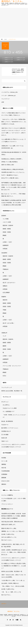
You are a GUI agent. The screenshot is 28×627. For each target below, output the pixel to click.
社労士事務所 (6, 292)
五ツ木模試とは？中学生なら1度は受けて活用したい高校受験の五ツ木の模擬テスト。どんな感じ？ (13, 566)
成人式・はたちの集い (8, 323)
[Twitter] (10, 619)
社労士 (4, 375)
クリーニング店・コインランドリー (12, 365)
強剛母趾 (3, 464)
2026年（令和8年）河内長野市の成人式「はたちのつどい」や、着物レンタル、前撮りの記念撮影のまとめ (13, 552)
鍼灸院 (4, 345)
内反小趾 (3, 467)
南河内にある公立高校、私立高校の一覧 (11, 390)
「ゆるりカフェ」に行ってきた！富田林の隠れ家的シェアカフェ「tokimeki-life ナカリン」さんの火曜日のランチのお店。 (13, 122)
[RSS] (20, 619)
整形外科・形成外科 (8, 225)
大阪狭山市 (4, 332)
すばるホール (4, 424)
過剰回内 (3, 484)
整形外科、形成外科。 (8, 339)
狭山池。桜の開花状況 (7, 421)
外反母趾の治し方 (6, 431)
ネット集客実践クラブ (8, 411)
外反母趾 (3, 457)
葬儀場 (4, 235)
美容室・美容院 (7, 232)
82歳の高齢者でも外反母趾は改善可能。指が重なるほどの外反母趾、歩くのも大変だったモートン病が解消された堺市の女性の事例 (13, 203)
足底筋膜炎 (4, 474)
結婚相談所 (5, 245)
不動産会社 (5, 269)
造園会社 (5, 285)
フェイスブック (5, 98)
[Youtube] (17, 619)
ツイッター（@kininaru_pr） (8, 95)
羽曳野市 (3, 296)
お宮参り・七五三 (7, 242)
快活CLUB (4, 438)
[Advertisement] (14, 23)
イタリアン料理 (7, 222)
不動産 (4, 309)
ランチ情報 (5, 218)
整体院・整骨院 (7, 228)
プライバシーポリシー (7, 504)
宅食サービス (4, 441)
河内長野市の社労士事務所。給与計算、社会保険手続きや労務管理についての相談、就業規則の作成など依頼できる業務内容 (13, 516)
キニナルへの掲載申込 (7, 495)
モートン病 (4, 461)
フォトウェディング (6, 387)
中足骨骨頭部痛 (5, 471)
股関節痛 (3, 477)
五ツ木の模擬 (4, 434)
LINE (2, 102)
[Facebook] (7, 619)
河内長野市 (4, 252)
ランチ (4, 336)
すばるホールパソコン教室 (10, 408)
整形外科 (5, 299)
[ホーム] (1, 39)
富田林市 (3, 215)
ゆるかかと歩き (5, 481)
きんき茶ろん (6, 404)
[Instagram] (13, 619)
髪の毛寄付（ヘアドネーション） (10, 428)
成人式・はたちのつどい (9, 282)
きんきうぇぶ (4, 401)
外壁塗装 (5, 248)
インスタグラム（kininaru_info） (9, 92)
